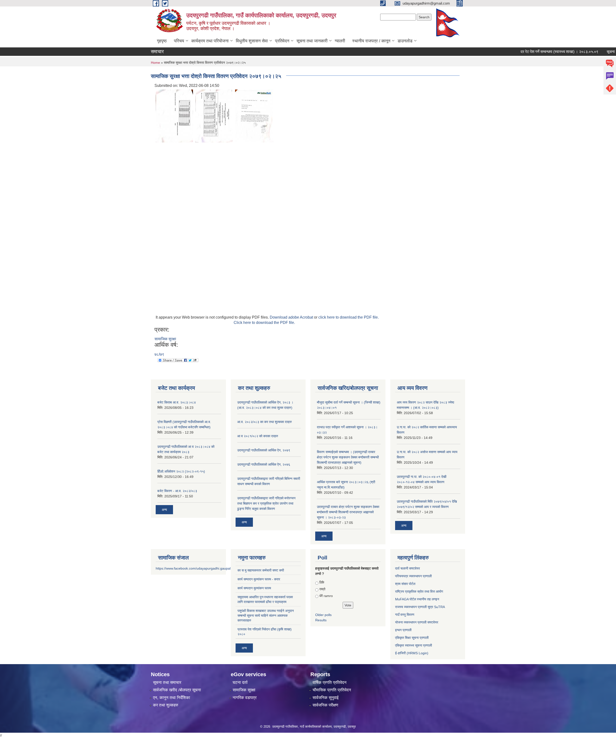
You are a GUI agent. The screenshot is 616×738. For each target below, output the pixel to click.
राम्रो (322, 589)
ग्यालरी (340, 41)
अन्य (164, 510)
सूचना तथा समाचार (167, 682)
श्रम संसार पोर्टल (405, 584)
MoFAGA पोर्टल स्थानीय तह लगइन (417, 599)
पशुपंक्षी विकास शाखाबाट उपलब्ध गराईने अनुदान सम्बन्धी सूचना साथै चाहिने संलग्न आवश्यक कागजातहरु (265, 615)
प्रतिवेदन (282, 41)
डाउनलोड (405, 41)
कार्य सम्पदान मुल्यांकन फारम (254, 588)
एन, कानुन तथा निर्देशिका (171, 697)
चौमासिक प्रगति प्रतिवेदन (332, 690)
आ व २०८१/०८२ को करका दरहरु (257, 436)
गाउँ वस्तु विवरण (404, 614)
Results (321, 620)
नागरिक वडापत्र (245, 697)
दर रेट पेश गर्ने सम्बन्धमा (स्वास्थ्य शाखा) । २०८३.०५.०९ (547, 52)
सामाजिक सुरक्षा (165, 339)
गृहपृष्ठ (162, 41)
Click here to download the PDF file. (264, 323)
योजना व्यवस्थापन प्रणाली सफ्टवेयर (416, 622)
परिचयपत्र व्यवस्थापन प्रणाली (413, 576)
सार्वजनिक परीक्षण (325, 705)
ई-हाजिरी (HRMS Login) (411, 653)
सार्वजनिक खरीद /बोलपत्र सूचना (177, 690)
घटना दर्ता (240, 682)
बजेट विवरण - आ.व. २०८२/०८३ (177, 491)
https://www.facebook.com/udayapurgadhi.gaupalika (195, 568)
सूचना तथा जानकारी (311, 41)
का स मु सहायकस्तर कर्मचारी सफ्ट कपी (260, 570)
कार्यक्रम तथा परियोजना (210, 41)
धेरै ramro (326, 596)
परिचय (179, 41)
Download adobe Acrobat (292, 317)
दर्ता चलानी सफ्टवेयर (407, 568)
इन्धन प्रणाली (403, 630)
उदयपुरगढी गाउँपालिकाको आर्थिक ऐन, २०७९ (263, 450)
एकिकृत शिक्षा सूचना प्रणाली (412, 638)
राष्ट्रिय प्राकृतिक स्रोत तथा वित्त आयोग (419, 591)
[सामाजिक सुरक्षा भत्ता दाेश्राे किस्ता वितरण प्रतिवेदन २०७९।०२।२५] (174, 116)
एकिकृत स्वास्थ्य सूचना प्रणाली (413, 645)
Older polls (323, 615)
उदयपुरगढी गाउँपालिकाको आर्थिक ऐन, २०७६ (263, 464)
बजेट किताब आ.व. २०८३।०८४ (176, 402)
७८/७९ (159, 354)
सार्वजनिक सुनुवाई (326, 697)
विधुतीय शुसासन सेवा (252, 41)
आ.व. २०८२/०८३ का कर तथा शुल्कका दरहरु (264, 422)
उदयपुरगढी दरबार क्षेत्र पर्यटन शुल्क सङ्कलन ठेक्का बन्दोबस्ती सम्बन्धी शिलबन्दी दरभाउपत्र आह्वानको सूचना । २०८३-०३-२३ (348, 512)
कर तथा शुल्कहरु (165, 705)
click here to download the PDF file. (348, 317)
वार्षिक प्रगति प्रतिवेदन (329, 682)
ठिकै (321, 582)
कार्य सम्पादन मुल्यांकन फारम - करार (258, 579)
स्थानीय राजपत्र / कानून (371, 41)
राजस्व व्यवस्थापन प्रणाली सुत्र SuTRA (420, 607)
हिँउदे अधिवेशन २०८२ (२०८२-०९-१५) (181, 471)
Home (155, 62)
